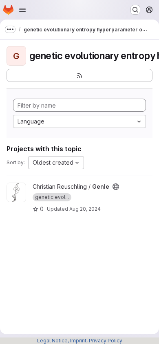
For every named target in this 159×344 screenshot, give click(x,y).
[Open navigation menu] (22, 9)
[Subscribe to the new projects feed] (79, 75)
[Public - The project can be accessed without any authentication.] (116, 186)
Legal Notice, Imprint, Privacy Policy (79, 340)
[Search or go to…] (135, 10)
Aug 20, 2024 (85, 209)
